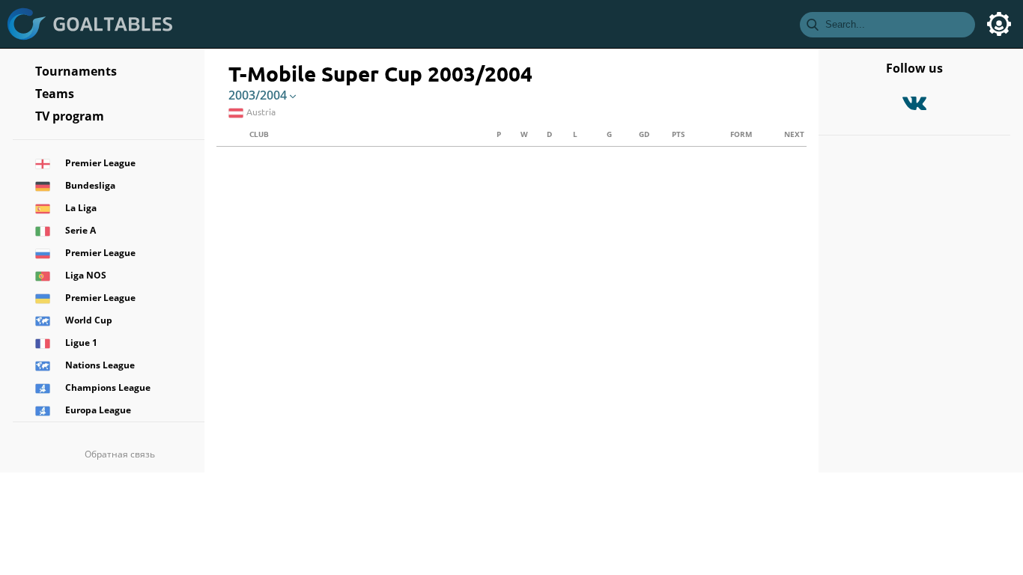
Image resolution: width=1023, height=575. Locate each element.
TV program (69, 116)
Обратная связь (120, 454)
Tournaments (76, 71)
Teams (54, 93)
